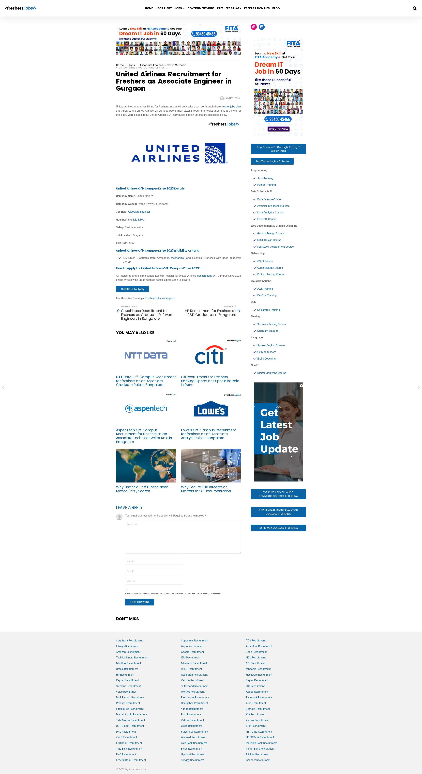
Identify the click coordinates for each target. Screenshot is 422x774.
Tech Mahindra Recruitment (132, 657)
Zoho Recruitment (256, 652)
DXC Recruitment (126, 731)
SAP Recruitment (256, 725)
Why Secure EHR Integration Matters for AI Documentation (206, 489)
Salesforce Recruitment (194, 731)
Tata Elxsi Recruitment (129, 748)
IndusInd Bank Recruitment (261, 743)
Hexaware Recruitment (259, 674)
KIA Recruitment (255, 714)
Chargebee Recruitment (194, 703)
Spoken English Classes (271, 345)
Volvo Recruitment (126, 691)
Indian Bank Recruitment (260, 748)
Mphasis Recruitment (258, 669)
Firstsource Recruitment (130, 708)
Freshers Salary (229, 8)
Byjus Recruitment (191, 748)
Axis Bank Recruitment (194, 743)
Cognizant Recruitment (129, 640)
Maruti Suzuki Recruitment (131, 714)
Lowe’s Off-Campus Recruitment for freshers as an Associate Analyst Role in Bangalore (208, 434)
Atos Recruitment (256, 703)
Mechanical (177, 257)
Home (149, 8)
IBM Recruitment (190, 657)
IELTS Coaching (266, 358)
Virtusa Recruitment (192, 720)
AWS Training (265, 288)
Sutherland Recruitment (194, 686)
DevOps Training (267, 295)
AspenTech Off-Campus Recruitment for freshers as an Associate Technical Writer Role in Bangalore (144, 436)
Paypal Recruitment (127, 680)
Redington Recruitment (194, 674)
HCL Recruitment (256, 657)
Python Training (266, 184)
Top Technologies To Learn (272, 161)
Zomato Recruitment (258, 708)
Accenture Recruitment (259, 646)
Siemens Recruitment (128, 686)
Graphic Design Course (270, 233)
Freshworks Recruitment (195, 697)
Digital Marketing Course (271, 373)
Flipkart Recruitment (257, 754)
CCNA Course (265, 261)
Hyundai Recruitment (193, 754)
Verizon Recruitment (192, 680)
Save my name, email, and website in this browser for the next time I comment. (173, 593)
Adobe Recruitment (257, 691)
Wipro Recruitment (191, 646)
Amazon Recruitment (128, 652)
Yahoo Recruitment (192, 708)
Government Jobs (200, 8)
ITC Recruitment (255, 686)
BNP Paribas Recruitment (130, 697)
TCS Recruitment (256, 640)
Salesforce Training (268, 309)
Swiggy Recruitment (192, 760)
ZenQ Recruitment (126, 737)
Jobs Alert (164, 8)
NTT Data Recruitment (259, 731)
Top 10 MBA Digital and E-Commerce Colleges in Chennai (278, 494)
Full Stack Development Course (275, 246)
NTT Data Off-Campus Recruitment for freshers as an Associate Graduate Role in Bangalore (146, 381)
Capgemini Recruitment (194, 640)
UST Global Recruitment (130, 725)
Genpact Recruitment (258, 760)
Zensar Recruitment (257, 720)
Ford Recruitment (191, 714)
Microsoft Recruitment (194, 663)
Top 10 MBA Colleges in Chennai (278, 528)
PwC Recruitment (126, 754)
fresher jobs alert (231, 106)
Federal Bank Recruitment (131, 760)
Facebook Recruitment (259, 697)
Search (414, 8)
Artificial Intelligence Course (273, 205)
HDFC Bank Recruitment (260, 737)
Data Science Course (269, 199)
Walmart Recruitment (193, 737)
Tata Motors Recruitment (130, 720)
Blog (276, 8)
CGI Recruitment (255, 663)
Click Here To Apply (132, 289)
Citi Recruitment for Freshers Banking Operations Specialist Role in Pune (210, 381)
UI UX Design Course (269, 240)
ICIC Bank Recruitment (129, 743)
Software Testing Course (271, 324)
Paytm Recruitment (257, 680)
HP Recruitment (125, 674)
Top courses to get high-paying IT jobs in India (278, 149)
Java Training (265, 178)
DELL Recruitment (191, 669)
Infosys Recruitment (127, 646)
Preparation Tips (257, 8)
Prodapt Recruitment (128, 703)
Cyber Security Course (270, 267)
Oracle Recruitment (127, 669)
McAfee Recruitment (193, 691)
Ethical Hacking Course (270, 274)
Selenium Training (267, 330)
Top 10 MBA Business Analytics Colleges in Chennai (278, 512)
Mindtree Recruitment (128, 663)
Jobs (178, 8)
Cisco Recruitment (191, 725)
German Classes (266, 352)
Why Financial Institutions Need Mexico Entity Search (142, 489)
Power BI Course (266, 219)
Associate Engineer (139, 211)
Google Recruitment (192, 652)
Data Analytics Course (270, 212)
